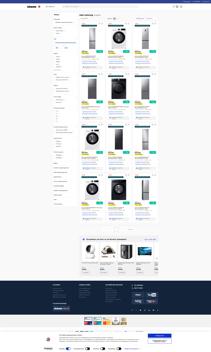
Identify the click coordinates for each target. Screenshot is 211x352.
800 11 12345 (138, 288)
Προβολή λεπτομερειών (131, 348)
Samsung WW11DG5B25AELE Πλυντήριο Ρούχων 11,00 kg (92, 208)
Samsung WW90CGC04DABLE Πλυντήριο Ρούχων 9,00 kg (116, 208)
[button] (80, 258)
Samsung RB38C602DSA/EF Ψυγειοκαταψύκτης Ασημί (142, 158)
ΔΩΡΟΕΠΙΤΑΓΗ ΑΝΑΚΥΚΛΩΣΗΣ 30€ (89, 63)
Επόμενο (130, 229)
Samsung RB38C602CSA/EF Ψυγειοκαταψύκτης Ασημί (89, 57)
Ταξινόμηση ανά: (140, 18)
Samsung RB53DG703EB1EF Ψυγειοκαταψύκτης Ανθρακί (115, 158)
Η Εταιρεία (56, 292)
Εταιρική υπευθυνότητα (59, 295)
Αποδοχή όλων (159, 335)
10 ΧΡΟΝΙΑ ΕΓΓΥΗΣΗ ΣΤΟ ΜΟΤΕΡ (89, 61)
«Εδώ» (108, 341)
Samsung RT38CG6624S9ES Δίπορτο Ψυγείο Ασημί (91, 107)
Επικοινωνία (109, 288)
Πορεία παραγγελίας (111, 295)
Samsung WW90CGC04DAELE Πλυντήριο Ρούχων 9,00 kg (116, 57)
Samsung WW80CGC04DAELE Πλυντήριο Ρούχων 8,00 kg (89, 158)
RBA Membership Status (59, 297)
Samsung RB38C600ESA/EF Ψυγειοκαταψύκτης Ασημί (142, 208)
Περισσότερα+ (57, 69)
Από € (55, 45)
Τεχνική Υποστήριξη (111, 290)
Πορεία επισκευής (111, 297)
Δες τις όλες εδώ (150, 239)
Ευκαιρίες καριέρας (58, 290)
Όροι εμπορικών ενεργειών (113, 299)
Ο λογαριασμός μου (84, 288)
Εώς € (64, 45)
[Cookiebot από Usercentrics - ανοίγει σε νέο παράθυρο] (48, 349)
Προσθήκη (86, 272)
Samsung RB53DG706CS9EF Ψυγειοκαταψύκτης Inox (142, 107)
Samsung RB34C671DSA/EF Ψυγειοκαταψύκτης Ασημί (142, 57)
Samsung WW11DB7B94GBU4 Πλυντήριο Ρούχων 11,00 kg (118, 107)
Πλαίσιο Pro (206, 1)
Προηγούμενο (108, 229)
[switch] (87, 348)
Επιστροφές (82, 297)
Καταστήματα (187, 1)
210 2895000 (138, 285)
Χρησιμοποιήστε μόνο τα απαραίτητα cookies (159, 341)
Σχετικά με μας (57, 288)
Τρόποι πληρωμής (84, 290)
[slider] (54, 43)
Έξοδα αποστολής (84, 295)
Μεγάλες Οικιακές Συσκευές (65, 22)
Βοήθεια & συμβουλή (111, 292)
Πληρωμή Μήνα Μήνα (85, 292)
